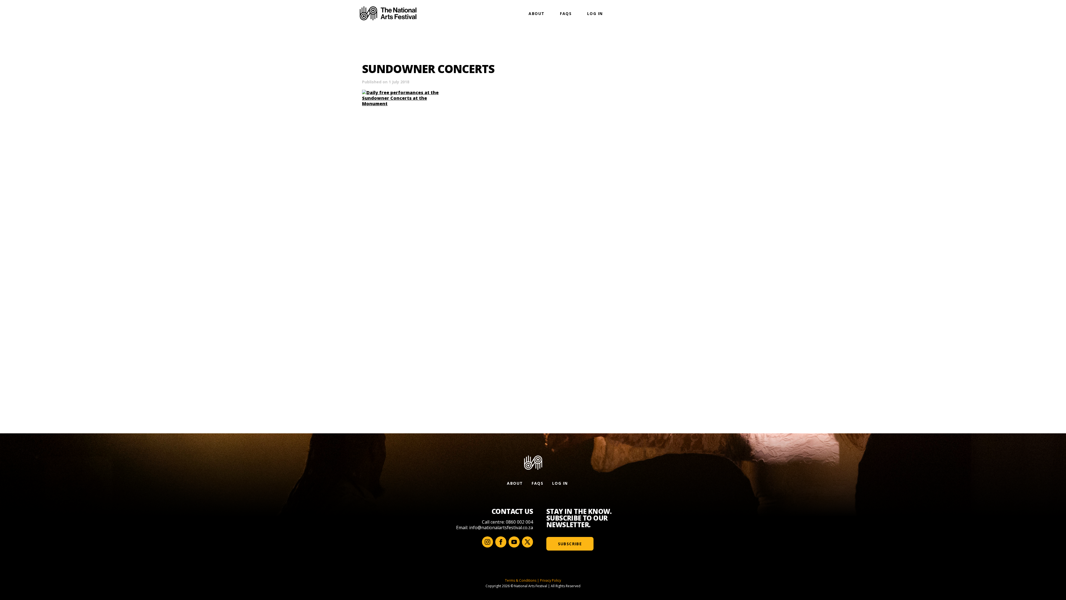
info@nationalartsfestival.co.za (501, 527)
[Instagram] (487, 542)
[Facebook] (500, 542)
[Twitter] (527, 542)
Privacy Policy (550, 580)
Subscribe (570, 543)
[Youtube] (514, 542)
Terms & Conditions (520, 580)
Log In (595, 13)
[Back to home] (388, 13)
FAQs (566, 13)
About (536, 13)
